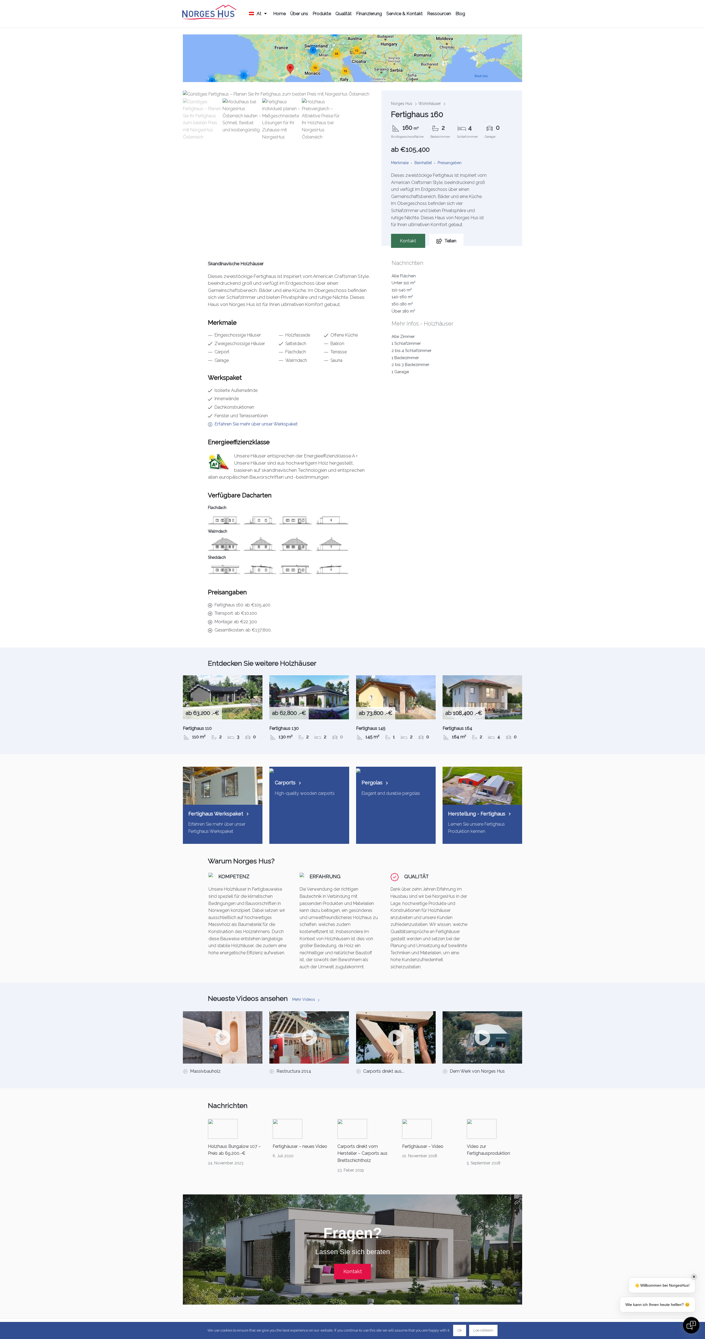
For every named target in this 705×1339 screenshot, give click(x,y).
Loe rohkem (483, 1330)
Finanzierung (369, 13)
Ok (459, 1330)
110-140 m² (402, 290)
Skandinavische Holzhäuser (236, 263)
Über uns (299, 13)
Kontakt (408, 240)
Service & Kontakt (404, 13)
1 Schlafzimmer (406, 343)
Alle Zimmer (403, 336)
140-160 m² (402, 296)
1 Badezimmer (405, 357)
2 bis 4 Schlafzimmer (412, 350)
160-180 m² (402, 304)
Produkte (322, 13)
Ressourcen (439, 13)
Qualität (343, 13)
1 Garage (400, 371)
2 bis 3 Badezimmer (410, 364)
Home (279, 13)
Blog (460, 13)
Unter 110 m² (403, 282)
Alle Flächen (404, 275)
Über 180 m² (403, 311)
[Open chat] (691, 1325)
